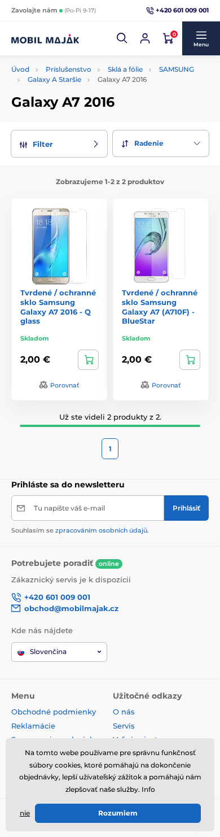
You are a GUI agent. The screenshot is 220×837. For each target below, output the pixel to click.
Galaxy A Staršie (54, 79)
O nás (124, 711)
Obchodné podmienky (53, 711)
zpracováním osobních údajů (101, 530)
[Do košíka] (88, 359)
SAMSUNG (176, 69)
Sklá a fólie (125, 69)
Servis (124, 725)
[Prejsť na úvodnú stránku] (45, 38)
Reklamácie (33, 725)
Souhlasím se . (80, 530)
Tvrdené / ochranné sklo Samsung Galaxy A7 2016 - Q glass (58, 307)
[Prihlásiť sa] (145, 38)
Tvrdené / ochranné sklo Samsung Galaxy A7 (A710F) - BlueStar (159, 307)
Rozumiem (118, 813)
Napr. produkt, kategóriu (84, 62)
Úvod (20, 69)
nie (25, 813)
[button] (122, 38)
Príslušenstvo (68, 69)
